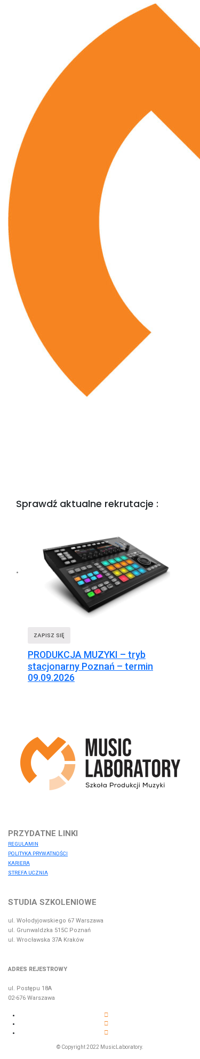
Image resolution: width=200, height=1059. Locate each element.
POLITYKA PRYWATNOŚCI (38, 853)
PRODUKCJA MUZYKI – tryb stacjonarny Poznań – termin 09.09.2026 (90, 666)
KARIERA (19, 863)
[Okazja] (106, 571)
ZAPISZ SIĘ (49, 635)
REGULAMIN (23, 844)
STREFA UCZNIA (28, 873)
